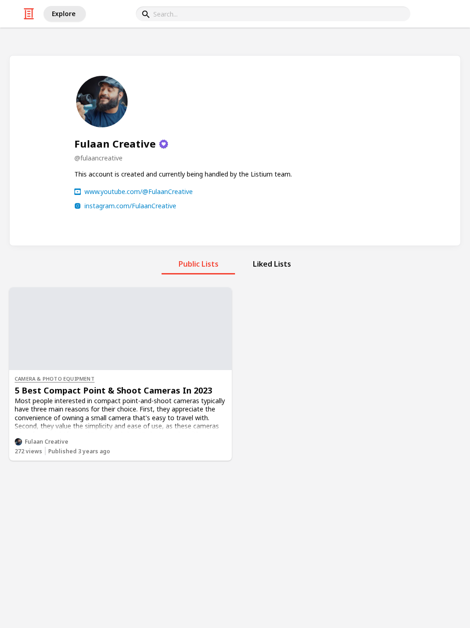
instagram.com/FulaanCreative (130, 205)
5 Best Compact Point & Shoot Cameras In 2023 (113, 390)
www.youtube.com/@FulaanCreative (138, 191)
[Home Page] (29, 14)
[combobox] (273, 14)
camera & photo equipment (55, 378)
